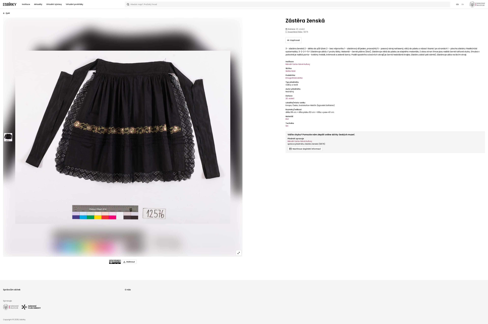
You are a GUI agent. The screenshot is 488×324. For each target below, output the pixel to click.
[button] (457, 4)
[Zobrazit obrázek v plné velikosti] (238, 253)
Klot (287, 119)
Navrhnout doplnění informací (307, 149)
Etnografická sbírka (294, 78)
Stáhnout (130, 262)
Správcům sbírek (11, 289)
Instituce (26, 4)
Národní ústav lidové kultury (298, 64)
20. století (290, 98)
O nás (128, 289)
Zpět (8, 13)
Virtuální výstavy (54, 4)
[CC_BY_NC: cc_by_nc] (115, 262)
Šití (287, 126)
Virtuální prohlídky (74, 4)
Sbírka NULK (290, 71)
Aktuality (38, 4)
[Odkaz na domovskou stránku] (9, 4)
